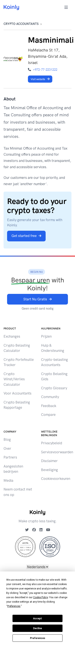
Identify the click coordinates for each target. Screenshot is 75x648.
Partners (10, 457)
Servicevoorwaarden (57, 452)
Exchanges (12, 336)
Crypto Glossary (54, 388)
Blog (7, 439)
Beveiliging (49, 470)
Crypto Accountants (21, 24)
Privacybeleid (51, 443)
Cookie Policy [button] (40, 597)
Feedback (48, 406)
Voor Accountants (17, 393)
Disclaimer (49, 461)
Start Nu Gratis (35, 299)
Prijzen (46, 336)
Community (50, 397)
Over (7, 448)
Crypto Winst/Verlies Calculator (14, 379)
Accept (37, 618)
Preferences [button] (13, 606)
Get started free (24, 236)
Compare (48, 414)
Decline (37, 628)
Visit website (38, 79)
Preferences (37, 638)
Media (8, 480)
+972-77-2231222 (45, 70)
